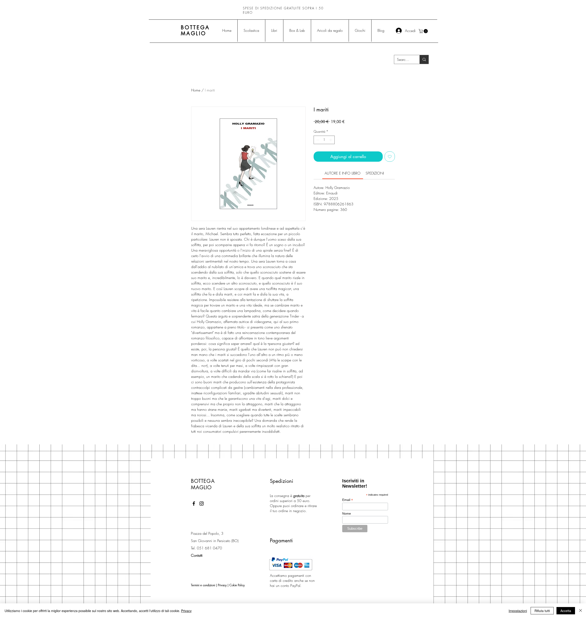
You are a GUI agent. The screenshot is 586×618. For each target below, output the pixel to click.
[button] (424, 31)
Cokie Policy (237, 585)
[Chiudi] (580, 610)
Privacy (222, 585)
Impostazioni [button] (518, 610)
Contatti (197, 555)
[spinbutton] (324, 140)
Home (195, 90)
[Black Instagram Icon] (201, 503)
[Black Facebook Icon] (194, 503)
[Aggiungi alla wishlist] (390, 156)
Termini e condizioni (203, 585)
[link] (343, 173)
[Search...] (424, 59)
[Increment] (331, 140)
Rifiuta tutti (542, 610)
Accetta (565, 610)
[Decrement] (317, 140)
